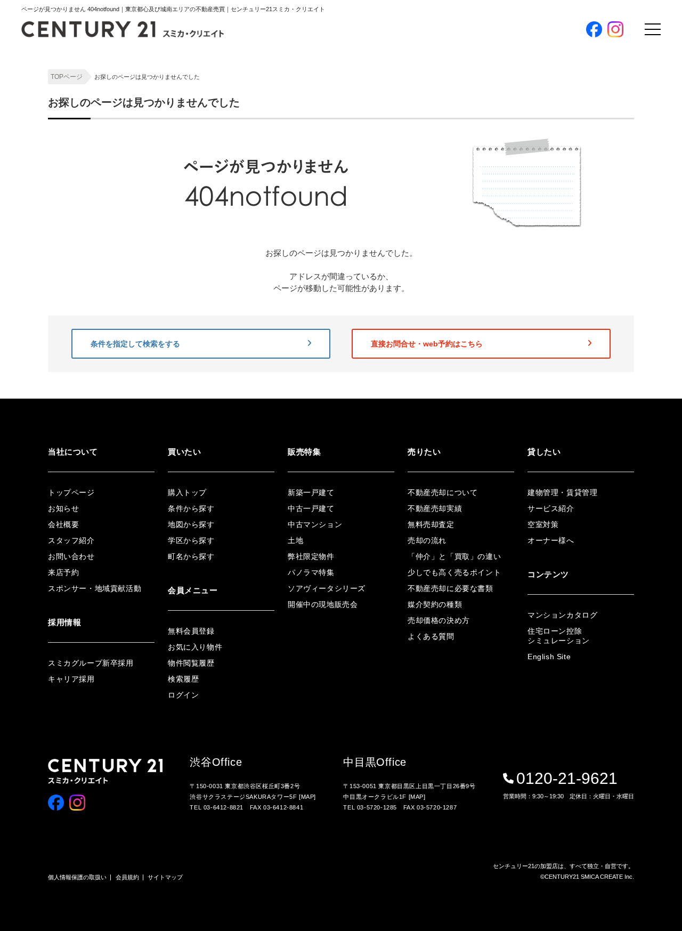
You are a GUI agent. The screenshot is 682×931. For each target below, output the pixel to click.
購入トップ (586, 62)
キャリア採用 (71, 679)
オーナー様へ (550, 540)
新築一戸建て (311, 492)
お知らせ (63, 508)
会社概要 (63, 524)
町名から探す (191, 556)
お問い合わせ (71, 556)
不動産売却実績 (435, 508)
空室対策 (542, 524)
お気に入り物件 (195, 647)
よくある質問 (431, 636)
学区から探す (191, 540)
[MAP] (307, 797)
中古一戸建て (311, 508)
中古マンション (315, 524)
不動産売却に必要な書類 (450, 588)
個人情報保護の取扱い (77, 877)
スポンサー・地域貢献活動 (94, 588)
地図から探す (191, 524)
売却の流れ (427, 540)
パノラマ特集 (311, 572)
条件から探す (191, 508)
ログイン (183, 695)
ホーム (442, 62)
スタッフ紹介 (71, 540)
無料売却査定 (431, 524)
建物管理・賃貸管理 (562, 492)
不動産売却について (442, 492)
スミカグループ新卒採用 (91, 663)
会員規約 (127, 877)
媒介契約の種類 (435, 604)
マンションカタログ (562, 615)
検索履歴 (183, 679)
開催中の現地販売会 (323, 604)
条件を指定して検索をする (135, 343)
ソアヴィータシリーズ (327, 588)
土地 (295, 540)
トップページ (71, 492)
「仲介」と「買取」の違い (454, 556)
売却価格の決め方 (439, 620)
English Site (549, 656)
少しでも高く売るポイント (454, 572)
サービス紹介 (550, 508)
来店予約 (63, 572)
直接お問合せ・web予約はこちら (427, 343)
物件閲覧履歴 (191, 663)
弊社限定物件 (311, 556)
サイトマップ (165, 877)
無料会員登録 (191, 631)
